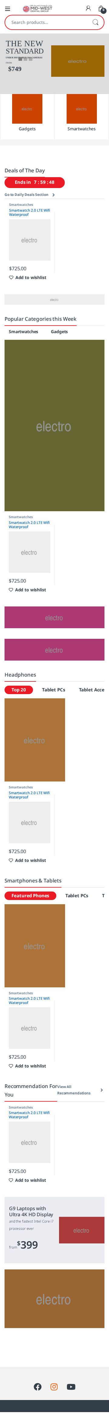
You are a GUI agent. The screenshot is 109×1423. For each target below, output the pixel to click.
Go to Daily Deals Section (26, 194)
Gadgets (59, 332)
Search (95, 22)
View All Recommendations (74, 1090)
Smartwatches (21, 204)
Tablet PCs (53, 690)
